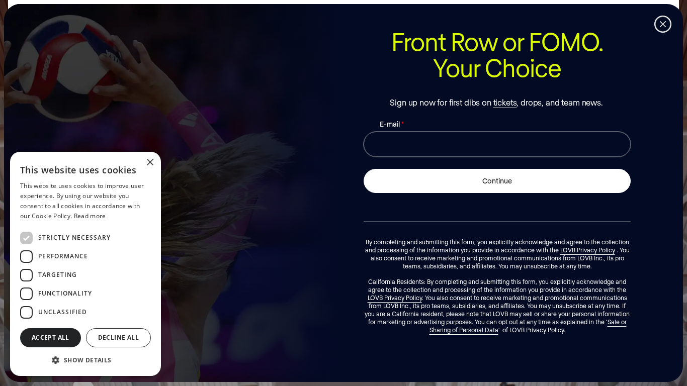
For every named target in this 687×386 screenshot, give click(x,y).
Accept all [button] (50, 337)
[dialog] (85, 264)
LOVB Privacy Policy (587, 249)
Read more (90, 216)
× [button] (149, 162)
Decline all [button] (118, 337)
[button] (85, 360)
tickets (505, 102)
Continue (497, 180)
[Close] (663, 24)
